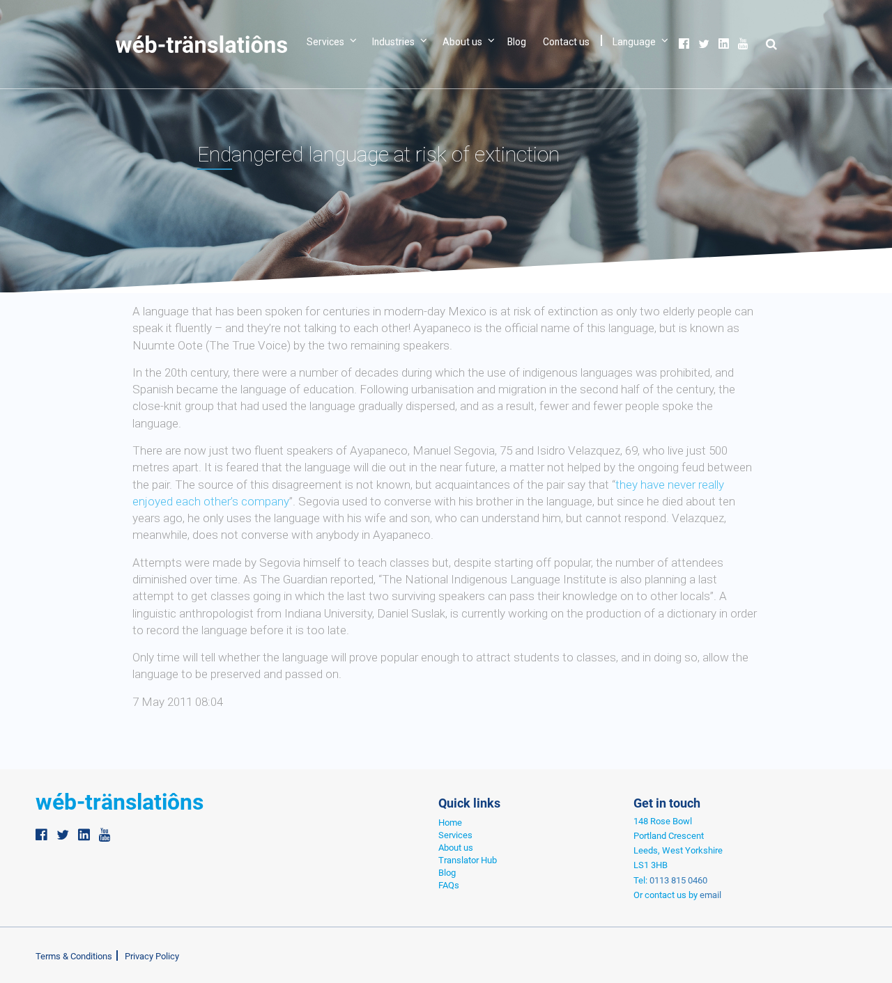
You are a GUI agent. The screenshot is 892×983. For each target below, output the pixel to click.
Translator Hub (467, 860)
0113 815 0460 (678, 880)
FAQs (448, 885)
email (710, 895)
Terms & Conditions (74, 956)
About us (462, 41)
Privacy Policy (152, 956)
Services (325, 41)
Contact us (566, 41)
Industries (393, 41)
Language (634, 41)
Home (450, 822)
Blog (516, 41)
